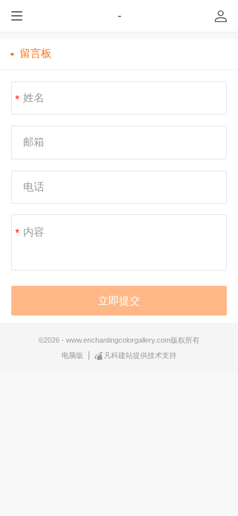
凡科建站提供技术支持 (140, 355)
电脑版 (72, 355)
